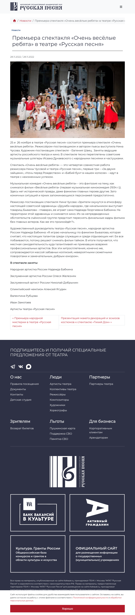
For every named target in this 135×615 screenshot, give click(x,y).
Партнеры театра (101, 383)
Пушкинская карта (62, 428)
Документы (18, 389)
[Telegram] (12, 366)
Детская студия (20, 399)
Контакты (16, 394)
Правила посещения (24, 383)
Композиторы (59, 399)
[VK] (20, 366)
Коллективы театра (63, 389)
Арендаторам (98, 437)
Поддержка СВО (61, 433)
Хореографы (58, 410)
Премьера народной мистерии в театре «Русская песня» (31, 322)
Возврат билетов (22, 428)
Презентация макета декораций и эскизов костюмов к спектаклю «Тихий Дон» (90, 320)
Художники (57, 405)
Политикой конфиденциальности (90, 597)
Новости (25, 20)
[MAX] (28, 366)
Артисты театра (60, 383)
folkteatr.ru (69, 580)
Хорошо (67, 608)
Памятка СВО (59, 439)
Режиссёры (58, 394)
